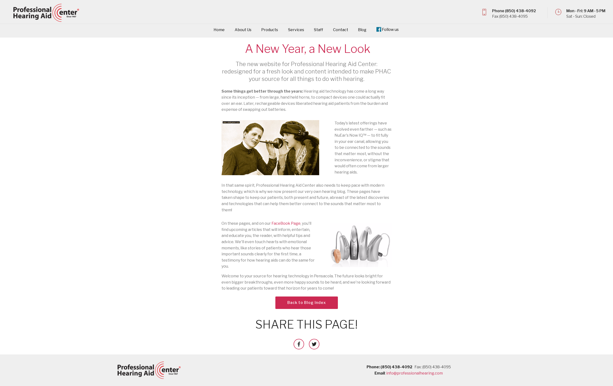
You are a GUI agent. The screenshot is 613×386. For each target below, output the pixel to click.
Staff (318, 30)
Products (269, 30)
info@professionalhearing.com (414, 373)
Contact (340, 30)
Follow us (390, 29)
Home (219, 30)
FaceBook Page (286, 223)
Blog (362, 30)
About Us (243, 30)
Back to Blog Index (306, 302)
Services (296, 30)
